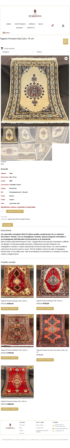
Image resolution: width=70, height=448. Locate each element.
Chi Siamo (22, 425)
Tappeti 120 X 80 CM (13, 219)
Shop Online (20, 24)
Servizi (32, 24)
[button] (66, 58)
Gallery (21, 430)
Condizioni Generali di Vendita (42, 431)
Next (2, 164)
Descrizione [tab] (7, 225)
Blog (20, 428)
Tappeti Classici (25, 219)
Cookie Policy (40, 428)
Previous (3, 162)
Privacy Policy (40, 425)
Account (21, 433)
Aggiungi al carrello (15, 211)
